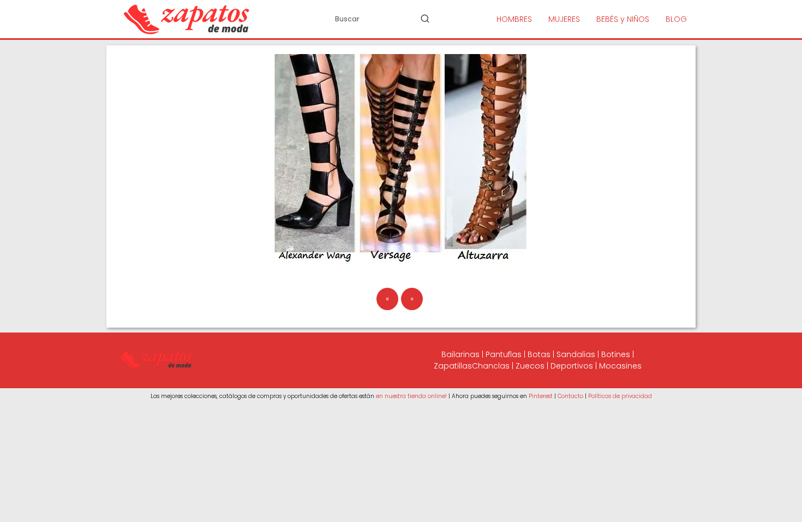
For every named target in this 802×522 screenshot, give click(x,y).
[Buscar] (425, 18)
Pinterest (541, 396)
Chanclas (491, 365)
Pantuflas (504, 354)
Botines (615, 354)
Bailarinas (460, 354)
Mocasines (620, 365)
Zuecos (530, 365)
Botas (539, 354)
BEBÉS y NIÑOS (622, 19)
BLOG (676, 19)
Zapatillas (453, 365)
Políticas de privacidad (620, 396)
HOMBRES (514, 19)
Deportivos (571, 365)
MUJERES (564, 19)
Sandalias (575, 354)
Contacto (570, 396)
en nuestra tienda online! (411, 396)
